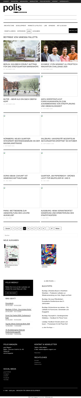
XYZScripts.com (49, 397)
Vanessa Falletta (28, 37)
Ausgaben (36, 31)
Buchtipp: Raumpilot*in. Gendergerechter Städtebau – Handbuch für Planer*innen (55, 317)
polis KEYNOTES (45, 1)
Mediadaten (24, 1)
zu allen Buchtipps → (48, 327)
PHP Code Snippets (33, 397)
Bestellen (73, 31)
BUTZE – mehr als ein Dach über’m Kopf (19, 100)
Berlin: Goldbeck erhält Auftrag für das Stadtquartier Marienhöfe (21, 65)
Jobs (29, 31)
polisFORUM (7, 372)
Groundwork (9, 303)
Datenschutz (64, 1)
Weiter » (58, 228)
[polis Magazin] (15, 12)
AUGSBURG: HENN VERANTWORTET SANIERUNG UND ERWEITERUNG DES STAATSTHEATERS (57, 212)
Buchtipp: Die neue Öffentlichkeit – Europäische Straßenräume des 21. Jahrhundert (53, 301)
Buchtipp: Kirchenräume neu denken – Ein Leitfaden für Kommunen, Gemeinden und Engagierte (55, 309)
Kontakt (55, 1)
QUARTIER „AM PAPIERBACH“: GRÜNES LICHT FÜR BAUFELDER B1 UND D (58, 176)
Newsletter (34, 1)
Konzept (6, 1)
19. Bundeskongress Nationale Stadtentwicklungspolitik (15, 331)
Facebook (6, 378)
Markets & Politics (35, 25)
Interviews (21, 31)
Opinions (52, 25)
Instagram (6, 374)
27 (51, 228)
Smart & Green (10, 31)
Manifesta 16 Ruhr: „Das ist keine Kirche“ (18, 309)
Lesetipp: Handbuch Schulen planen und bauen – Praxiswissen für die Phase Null (55, 323)
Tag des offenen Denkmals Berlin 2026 (17, 324)
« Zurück (7, 228)
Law (45, 25)
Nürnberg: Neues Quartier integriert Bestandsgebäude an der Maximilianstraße (21, 140)
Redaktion (14, 1)
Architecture (9, 25)
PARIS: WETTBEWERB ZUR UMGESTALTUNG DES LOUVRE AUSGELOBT (16, 212)
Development (21, 25)
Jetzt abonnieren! (11, 293)
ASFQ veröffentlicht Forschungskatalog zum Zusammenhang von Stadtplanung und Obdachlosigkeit (58, 102)
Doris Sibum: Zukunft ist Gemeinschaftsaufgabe (15, 176)
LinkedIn (5, 376)
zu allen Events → (49, 281)
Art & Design (61, 25)
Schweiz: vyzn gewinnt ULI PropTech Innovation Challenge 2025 (59, 65)
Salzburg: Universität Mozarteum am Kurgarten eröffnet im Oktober (59, 139)
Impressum (37, 362)
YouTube (5, 379)
